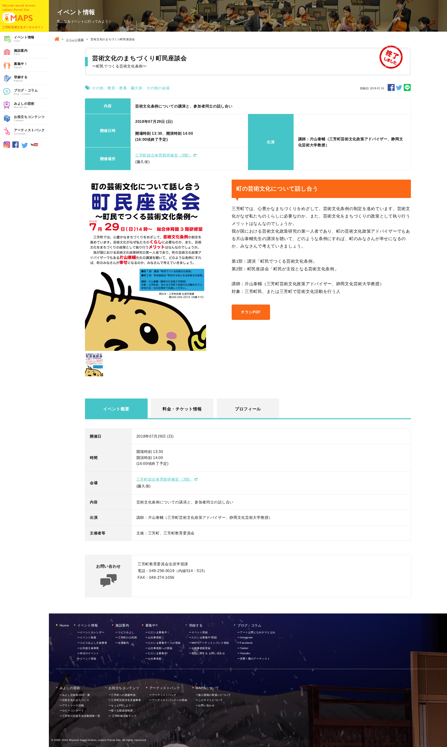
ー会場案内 (122, 642)
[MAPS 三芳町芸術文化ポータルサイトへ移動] (56, 39)
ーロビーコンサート (71, 710)
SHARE (391, 87)
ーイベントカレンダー (91, 632)
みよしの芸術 (24, 105)
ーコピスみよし (124, 632)
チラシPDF (251, 312)
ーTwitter (243, 648)
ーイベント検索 (86, 637)
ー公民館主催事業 (88, 648)
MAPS (17, 17)
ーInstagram (245, 637)
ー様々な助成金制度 (120, 710)
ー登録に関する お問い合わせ (207, 653)
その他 (98, 88)
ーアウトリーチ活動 (71, 705)
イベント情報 (24, 38)
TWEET (399, 87)
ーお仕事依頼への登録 (159, 648)
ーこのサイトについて (209, 700)
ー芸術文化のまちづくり (74, 700)
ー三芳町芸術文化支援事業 (124, 700)
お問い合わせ (205, 705)
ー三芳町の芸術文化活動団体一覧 (79, 715)
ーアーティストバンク (162, 694)
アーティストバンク (29, 131)
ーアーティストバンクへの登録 (168, 700)
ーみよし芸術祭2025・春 (74, 694)
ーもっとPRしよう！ (121, 705)
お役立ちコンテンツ (29, 118)
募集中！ (21, 65)
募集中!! (150, 625)
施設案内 (21, 52)
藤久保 (136, 88)
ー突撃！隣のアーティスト (253, 658)
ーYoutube (243, 653)
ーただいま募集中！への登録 (163, 642)
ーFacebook (245, 642)
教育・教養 (117, 88)
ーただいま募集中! (156, 653)
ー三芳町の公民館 (126, 637)
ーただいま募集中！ (157, 632)
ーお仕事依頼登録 (200, 648)
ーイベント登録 (86, 658)
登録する (21, 78)
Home (62, 625)
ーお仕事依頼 (153, 637)
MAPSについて (205, 688)
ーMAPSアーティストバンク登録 (209, 642)
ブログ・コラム (26, 91)
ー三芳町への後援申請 (122, 694)
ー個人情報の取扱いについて (213, 694)
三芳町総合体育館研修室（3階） (163, 155)
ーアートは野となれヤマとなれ (256, 632)
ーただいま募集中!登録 (203, 637)
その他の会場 (158, 88)
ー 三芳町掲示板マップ (122, 715)
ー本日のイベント (88, 653)
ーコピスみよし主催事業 (92, 642)
